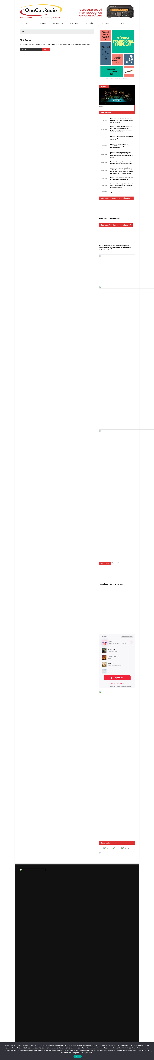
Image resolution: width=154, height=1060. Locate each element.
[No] (151, 1051)
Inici (27, 23)
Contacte (120, 23)
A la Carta (74, 23)
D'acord (78, 1056)
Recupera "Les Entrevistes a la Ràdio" (116, 198)
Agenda (89, 23)
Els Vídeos (105, 23)
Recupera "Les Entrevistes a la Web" (116, 225)
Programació (58, 23)
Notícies (43, 23)
